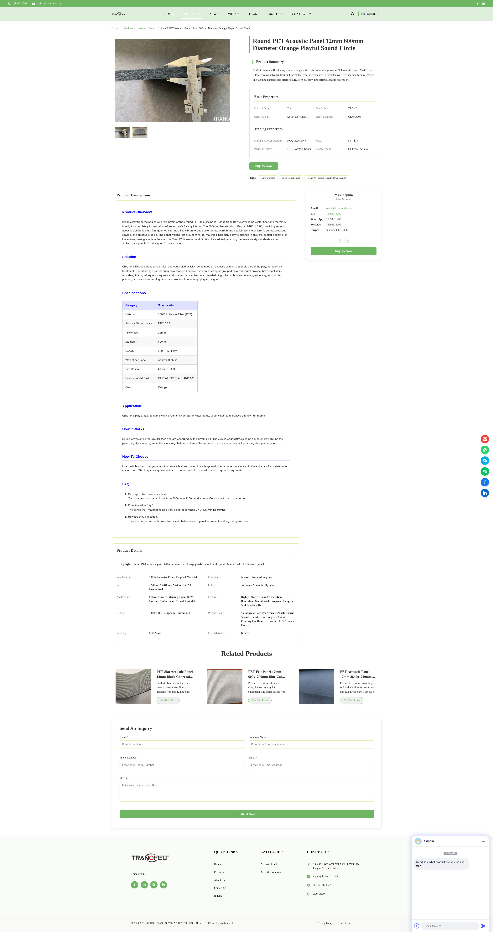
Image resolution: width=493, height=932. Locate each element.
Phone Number (128, 757)
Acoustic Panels (146, 28)
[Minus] (483, 841)
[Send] (483, 926)
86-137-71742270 (322, 884)
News (213, 13)
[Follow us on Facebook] (485, 482)
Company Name (257, 737)
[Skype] (485, 460)
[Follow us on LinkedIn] (485, 493)
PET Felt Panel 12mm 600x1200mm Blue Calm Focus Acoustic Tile (266, 676)
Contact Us (302, 13)
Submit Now (247, 814)
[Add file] (416, 926)
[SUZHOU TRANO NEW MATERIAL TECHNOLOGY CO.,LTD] (119, 14)
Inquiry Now (263, 166)
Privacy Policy (325, 923)
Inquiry (218, 895)
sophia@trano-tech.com (49, 3)
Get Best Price (168, 700)
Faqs (253, 13)
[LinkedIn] (483, 3)
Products (191, 13)
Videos (233, 13)
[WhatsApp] (485, 450)
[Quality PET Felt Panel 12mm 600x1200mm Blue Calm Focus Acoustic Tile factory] (225, 686)
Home (169, 13)
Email (253, 757)
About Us (274, 13)
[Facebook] (477, 3)
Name (124, 737)
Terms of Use (343, 923)
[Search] (352, 14)
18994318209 (333, 213)
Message (125, 778)
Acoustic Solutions (271, 872)
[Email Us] (485, 439)
